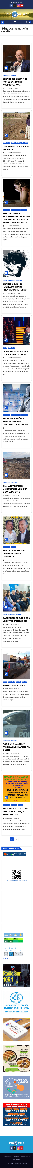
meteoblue (6, 959)
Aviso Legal (9, 1163)
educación (14, 805)
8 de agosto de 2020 (11, 88)
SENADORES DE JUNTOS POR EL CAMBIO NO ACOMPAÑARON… (15, 82)
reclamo (24, 681)
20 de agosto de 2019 (12, 818)
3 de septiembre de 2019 (13, 357)
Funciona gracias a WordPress (11, 1156)
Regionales (25, 142)
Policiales (19, 280)
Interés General (15, 142)
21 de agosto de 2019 (12, 688)
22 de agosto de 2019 (12, 560)
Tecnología (25, 415)
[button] (26, 22)
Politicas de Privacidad (20, 1163)
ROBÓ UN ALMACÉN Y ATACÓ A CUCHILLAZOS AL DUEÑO (16, 747)
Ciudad (5, 280)
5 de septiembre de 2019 (13, 293)
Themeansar (16, 1159)
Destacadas (6, 75)
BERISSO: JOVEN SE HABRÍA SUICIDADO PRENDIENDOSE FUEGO (14, 287)
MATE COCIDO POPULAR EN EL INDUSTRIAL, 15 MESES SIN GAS (15, 811)
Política (13, 75)
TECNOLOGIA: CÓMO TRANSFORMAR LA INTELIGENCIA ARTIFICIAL (15, 421)
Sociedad (24, 210)
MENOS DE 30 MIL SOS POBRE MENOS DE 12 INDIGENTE (14, 553)
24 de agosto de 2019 (12, 495)
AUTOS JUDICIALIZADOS (15, 685)
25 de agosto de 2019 (12, 428)
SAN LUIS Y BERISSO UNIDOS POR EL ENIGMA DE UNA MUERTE (15, 489)
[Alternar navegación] (14, 22)
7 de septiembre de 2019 (13, 152)
